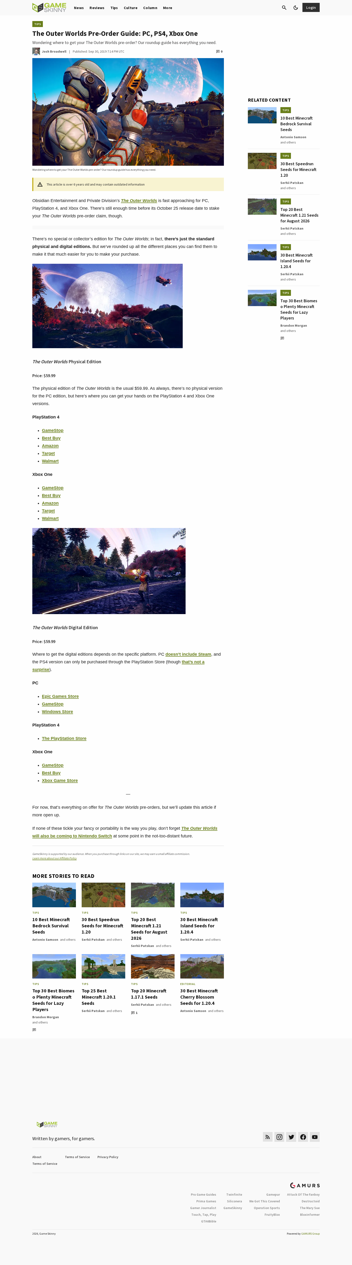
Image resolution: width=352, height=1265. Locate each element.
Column (150, 7)
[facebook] (303, 1137)
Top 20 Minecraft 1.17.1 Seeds (148, 994)
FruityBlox (272, 1214)
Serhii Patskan (93, 939)
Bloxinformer (310, 1214)
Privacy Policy (107, 1157)
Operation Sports (267, 1208)
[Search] (284, 7)
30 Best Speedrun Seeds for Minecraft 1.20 (102, 925)
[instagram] (279, 1137)
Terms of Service (77, 1157)
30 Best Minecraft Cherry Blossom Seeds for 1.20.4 (199, 997)
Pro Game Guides (203, 1194)
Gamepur (273, 1194)
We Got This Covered (264, 1201)
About (36, 1157)
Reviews (97, 7)
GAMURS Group (310, 1233)
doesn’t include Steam (188, 654)
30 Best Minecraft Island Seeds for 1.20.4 (199, 925)
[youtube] (315, 1137)
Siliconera (234, 1201)
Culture (130, 7)
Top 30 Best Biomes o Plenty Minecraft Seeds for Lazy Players (53, 1000)
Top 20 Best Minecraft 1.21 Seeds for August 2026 (149, 928)
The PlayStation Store (64, 738)
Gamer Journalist (203, 1208)
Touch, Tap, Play (203, 1214)
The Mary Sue (310, 1208)
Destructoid (311, 1201)
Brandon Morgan (45, 1017)
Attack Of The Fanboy (303, 1194)
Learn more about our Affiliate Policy (54, 858)
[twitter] (291, 1137)
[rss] (268, 1137)
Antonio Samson (45, 939)
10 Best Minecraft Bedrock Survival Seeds (51, 925)
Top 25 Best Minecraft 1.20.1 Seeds (99, 997)
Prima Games (206, 1201)
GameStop (52, 430)
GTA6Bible (208, 1221)
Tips (114, 7)
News (79, 7)
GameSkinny (232, 1208)
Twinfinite (234, 1194)
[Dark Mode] (296, 7)
